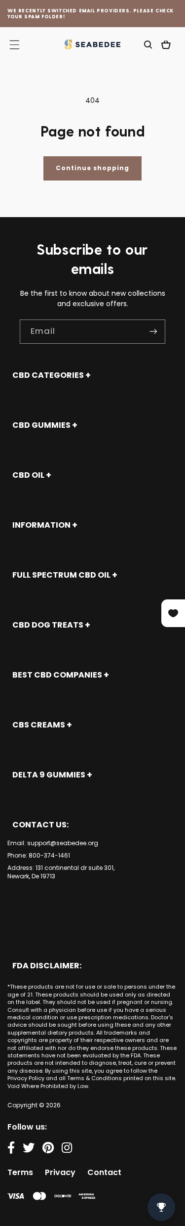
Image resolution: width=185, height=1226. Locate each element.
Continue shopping (93, 168)
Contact (104, 1172)
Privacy (60, 1172)
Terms (20, 1172)
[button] (148, 44)
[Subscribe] (153, 331)
